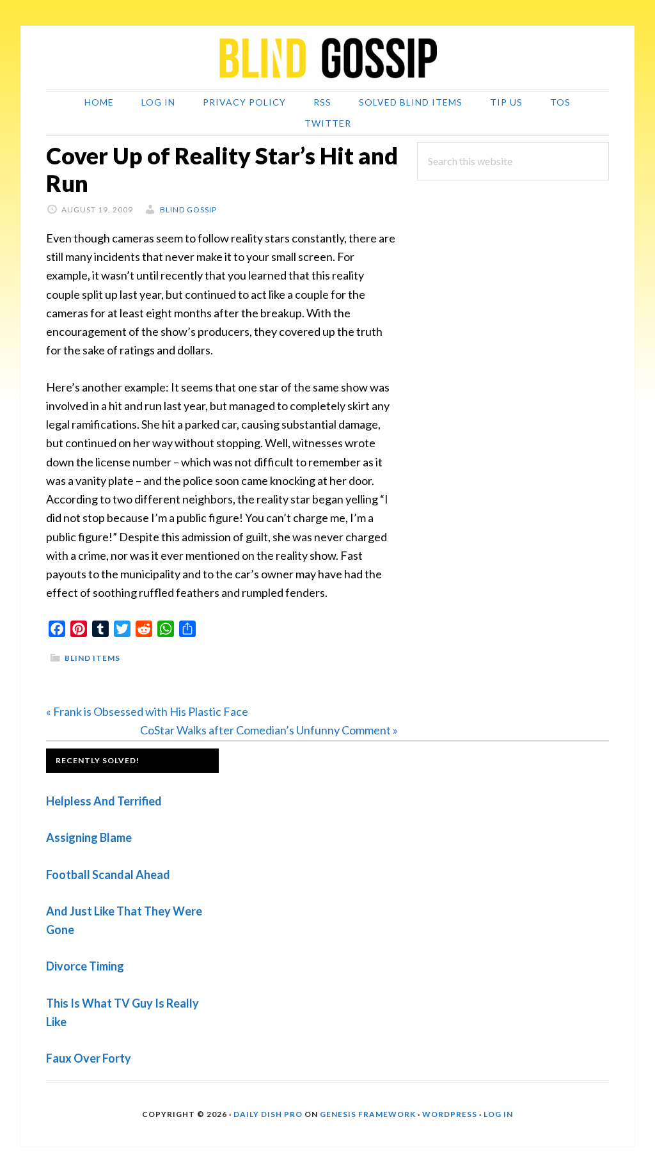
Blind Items (92, 658)
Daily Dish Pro (268, 1114)
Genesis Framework (368, 1114)
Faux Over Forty (88, 1058)
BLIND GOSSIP (327, 57)
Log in (498, 1114)
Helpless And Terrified (104, 801)
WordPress (449, 1114)
